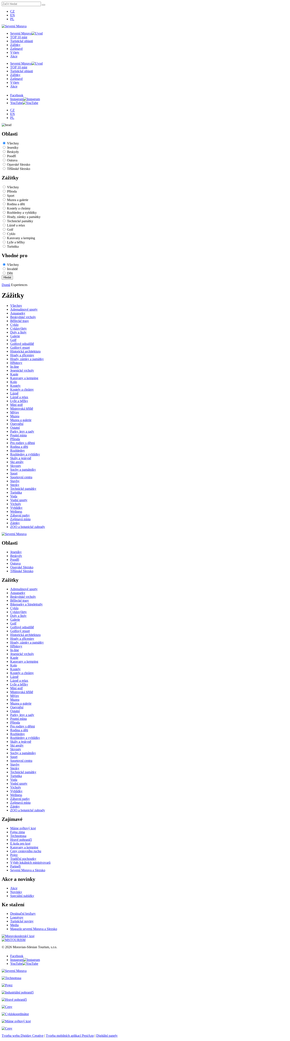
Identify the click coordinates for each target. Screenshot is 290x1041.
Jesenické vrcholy (22, 370)
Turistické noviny (22, 921)
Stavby (15, 481)
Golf (10, 229)
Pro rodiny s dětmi (22, 443)
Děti (10, 273)
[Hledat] (43, 5)
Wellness (16, 511)
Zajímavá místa (20, 519)
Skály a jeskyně (20, 458)
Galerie (15, 336)
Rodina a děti (16, 204)
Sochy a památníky (23, 469)
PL (12, 19)
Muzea (14, 416)
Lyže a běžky (16, 242)
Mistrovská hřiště (21, 408)
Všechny (13, 143)
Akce (13, 56)
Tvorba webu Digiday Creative (23, 1035)
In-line (14, 366)
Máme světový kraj (23, 828)
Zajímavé (16, 48)
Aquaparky (17, 313)
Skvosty (15, 466)
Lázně (14, 393)
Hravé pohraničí (21, 839)
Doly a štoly (18, 332)
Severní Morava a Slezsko (27, 870)
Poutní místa (18, 435)
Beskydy (13, 152)
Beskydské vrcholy (23, 317)
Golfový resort (20, 347)
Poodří (11, 156)
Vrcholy (15, 504)
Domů (6, 285)
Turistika (13, 246)
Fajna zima (17, 832)
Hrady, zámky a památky (24, 217)
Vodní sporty (18, 500)
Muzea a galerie (17, 200)
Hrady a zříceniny (22, 355)
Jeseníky (12, 147)
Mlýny (14, 412)
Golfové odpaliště (22, 344)
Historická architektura (25, 351)
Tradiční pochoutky (23, 859)
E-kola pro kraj (20, 843)
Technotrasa (18, 836)
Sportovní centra (21, 477)
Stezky (14, 485)
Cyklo (11, 234)
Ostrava (12, 160)
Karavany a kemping (21, 238)
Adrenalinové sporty (24, 309)
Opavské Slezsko (18, 164)
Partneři (15, 866)
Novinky (16, 892)
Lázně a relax (16, 225)
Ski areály (17, 462)
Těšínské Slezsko (18, 169)
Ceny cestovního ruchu (25, 851)
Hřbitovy (16, 363)
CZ (12, 11)
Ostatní (15, 427)
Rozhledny (17, 450)
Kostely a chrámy (19, 208)
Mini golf (16, 405)
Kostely (15, 385)
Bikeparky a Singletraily (26, 604)
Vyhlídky (16, 507)
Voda (13, 496)
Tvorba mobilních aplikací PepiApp (70, 1035)
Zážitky (15, 45)
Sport (10, 195)
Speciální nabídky (22, 896)
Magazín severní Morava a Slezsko (33, 929)
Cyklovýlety (18, 328)
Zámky (15, 523)
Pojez (14, 855)
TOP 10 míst (18, 37)
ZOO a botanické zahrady (27, 527)
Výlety (14, 52)
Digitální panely (107, 1035)
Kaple (14, 374)
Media (14, 925)
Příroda (12, 191)
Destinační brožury (23, 913)
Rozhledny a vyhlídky (22, 212)
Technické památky (20, 221)
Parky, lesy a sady (22, 431)
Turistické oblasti (21, 41)
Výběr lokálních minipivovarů (30, 862)
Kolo (13, 382)
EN (12, 15)
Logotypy (16, 917)
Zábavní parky (20, 515)
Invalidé (12, 269)
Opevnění (16, 424)
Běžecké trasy (19, 321)
